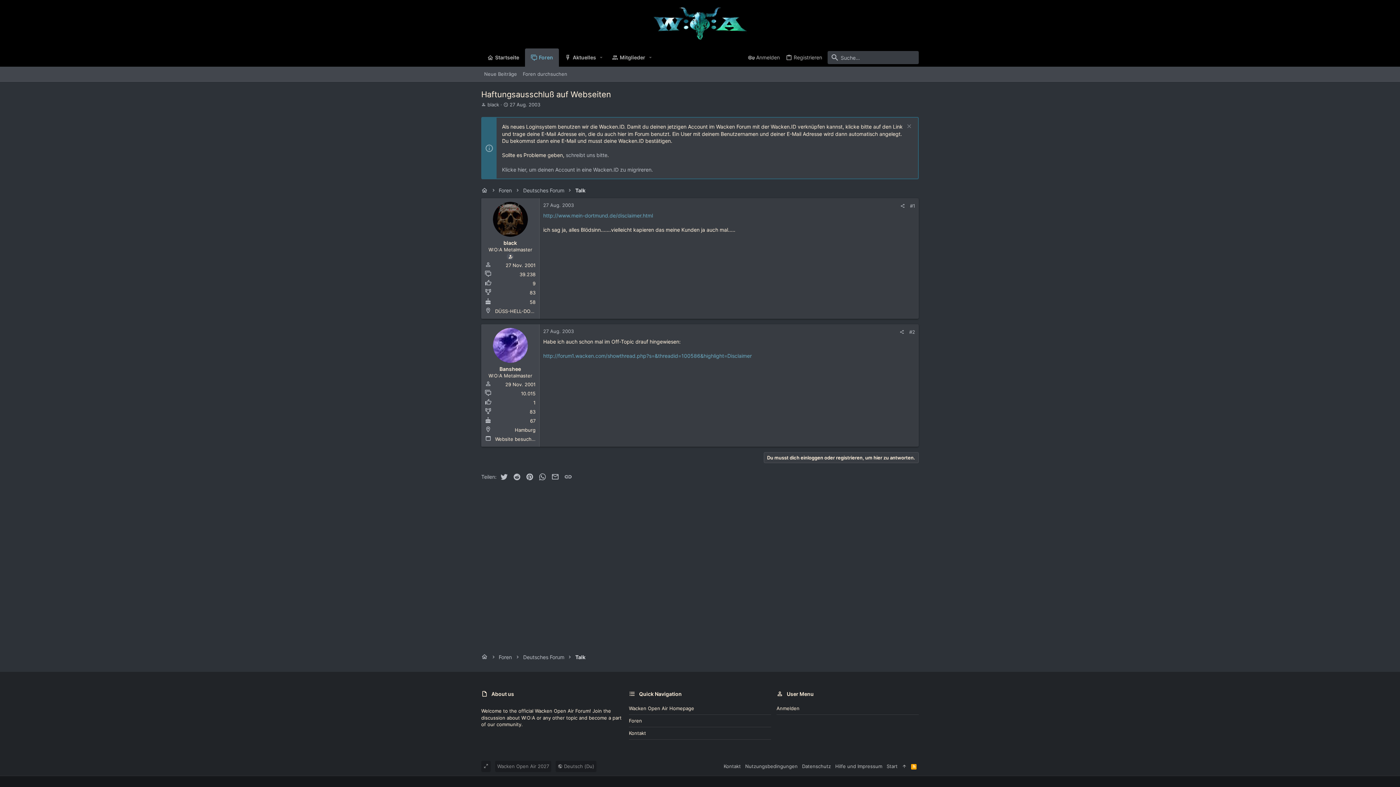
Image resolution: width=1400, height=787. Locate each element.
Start (892, 766)
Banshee (510, 369)
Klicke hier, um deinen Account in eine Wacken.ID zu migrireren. (577, 170)
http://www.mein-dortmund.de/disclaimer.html (598, 215)
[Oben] (904, 766)
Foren (635, 721)
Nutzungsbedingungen (771, 766)
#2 (912, 332)
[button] (601, 57)
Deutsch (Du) (578, 766)
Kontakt (637, 733)
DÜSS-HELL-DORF (515, 311)
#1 (912, 206)
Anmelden (788, 708)
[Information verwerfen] (908, 127)
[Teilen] (902, 206)
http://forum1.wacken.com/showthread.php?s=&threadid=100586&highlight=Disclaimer (647, 356)
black (493, 104)
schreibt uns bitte (586, 155)
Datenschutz (816, 766)
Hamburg (525, 430)
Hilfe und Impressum (858, 766)
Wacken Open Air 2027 (523, 766)
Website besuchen (516, 439)
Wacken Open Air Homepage (661, 708)
